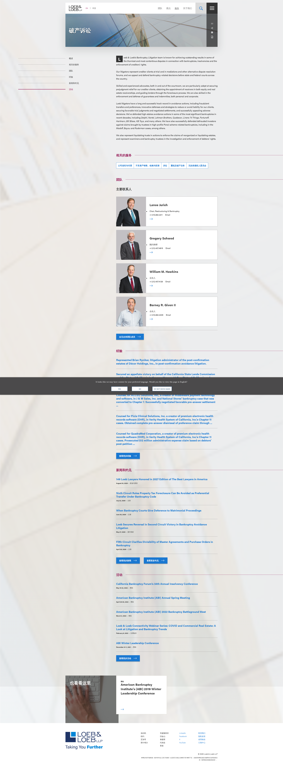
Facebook (183, 736)
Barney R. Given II (163, 305)
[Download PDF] (212, 37)
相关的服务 (74, 64)
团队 (160, 8)
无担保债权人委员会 (197, 165)
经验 (71, 76)
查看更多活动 (125, 658)
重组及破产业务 (178, 165)
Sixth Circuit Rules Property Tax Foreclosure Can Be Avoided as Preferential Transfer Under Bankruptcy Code (162, 494)
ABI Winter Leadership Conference (137, 643)
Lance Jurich (159, 205)
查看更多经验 (125, 455)
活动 (71, 89)
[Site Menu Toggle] (212, 8)
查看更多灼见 (153, 560)
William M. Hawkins (164, 271)
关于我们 (187, 8)
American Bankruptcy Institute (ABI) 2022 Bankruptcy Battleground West (161, 612)
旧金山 (162, 736)
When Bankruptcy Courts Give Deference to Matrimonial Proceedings (158, 510)
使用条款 (201, 739)
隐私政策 (201, 736)
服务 (177, 8)
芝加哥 (143, 739)
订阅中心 (201, 742)
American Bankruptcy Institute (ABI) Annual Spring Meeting (153, 598)
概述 (71, 58)
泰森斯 (162, 739)
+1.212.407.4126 (156, 281)
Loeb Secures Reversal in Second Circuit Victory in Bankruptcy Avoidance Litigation (161, 526)
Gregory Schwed (162, 238)
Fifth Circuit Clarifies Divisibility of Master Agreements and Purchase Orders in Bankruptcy (164, 543)
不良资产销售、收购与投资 (148, 165)
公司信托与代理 (125, 165)
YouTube (182, 742)
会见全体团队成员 (127, 336)
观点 (168, 8)
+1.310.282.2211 (156, 214)
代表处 (162, 742)
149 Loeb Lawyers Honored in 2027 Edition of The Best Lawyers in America (161, 479)
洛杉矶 (143, 733)
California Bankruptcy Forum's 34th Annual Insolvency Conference (157, 584)
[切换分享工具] (212, 28)
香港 (161, 745)
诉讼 (165, 165)
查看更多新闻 (125, 560)
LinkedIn (182, 733)
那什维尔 (144, 742)
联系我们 (201, 733)
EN (87, 8)
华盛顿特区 (164, 733)
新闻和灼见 (74, 83)
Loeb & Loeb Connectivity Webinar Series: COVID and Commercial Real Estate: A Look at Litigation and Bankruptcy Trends (166, 627)
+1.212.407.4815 (156, 248)
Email (167, 214)
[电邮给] (212, 23)
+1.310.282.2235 (156, 314)
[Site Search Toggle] (201, 8)
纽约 (142, 736)
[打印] (212, 32)
